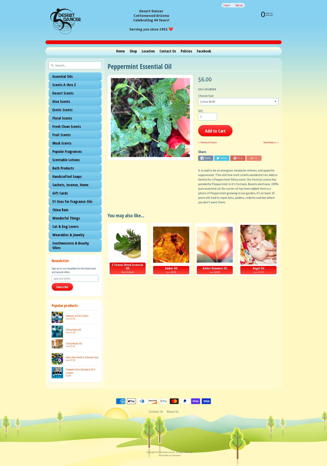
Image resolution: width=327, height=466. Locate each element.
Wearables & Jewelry (68, 234)
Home (120, 51)
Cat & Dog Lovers (65, 226)
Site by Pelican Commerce (169, 455)
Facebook (204, 51)
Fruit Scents (61, 134)
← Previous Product (207, 142)
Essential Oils (62, 76)
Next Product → (270, 142)
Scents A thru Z (64, 84)
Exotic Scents (62, 109)
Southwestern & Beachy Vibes (70, 245)
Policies (186, 51)
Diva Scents (61, 101)
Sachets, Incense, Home (70, 184)
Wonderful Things (66, 218)
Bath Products (63, 168)
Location (148, 51)
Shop (133, 51)
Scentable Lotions (66, 159)
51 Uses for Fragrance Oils (72, 201)
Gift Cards (60, 193)
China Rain (60, 209)
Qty (200, 111)
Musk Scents (61, 143)
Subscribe (62, 287)
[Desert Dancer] (64, 20)
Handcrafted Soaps (67, 176)
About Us (172, 411)
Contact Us (168, 51)
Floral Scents (62, 118)
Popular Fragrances (67, 151)
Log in (226, 5)
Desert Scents (63, 93)
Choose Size (206, 96)
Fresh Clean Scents (66, 126)
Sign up (239, 5)
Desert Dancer (169, 452)
